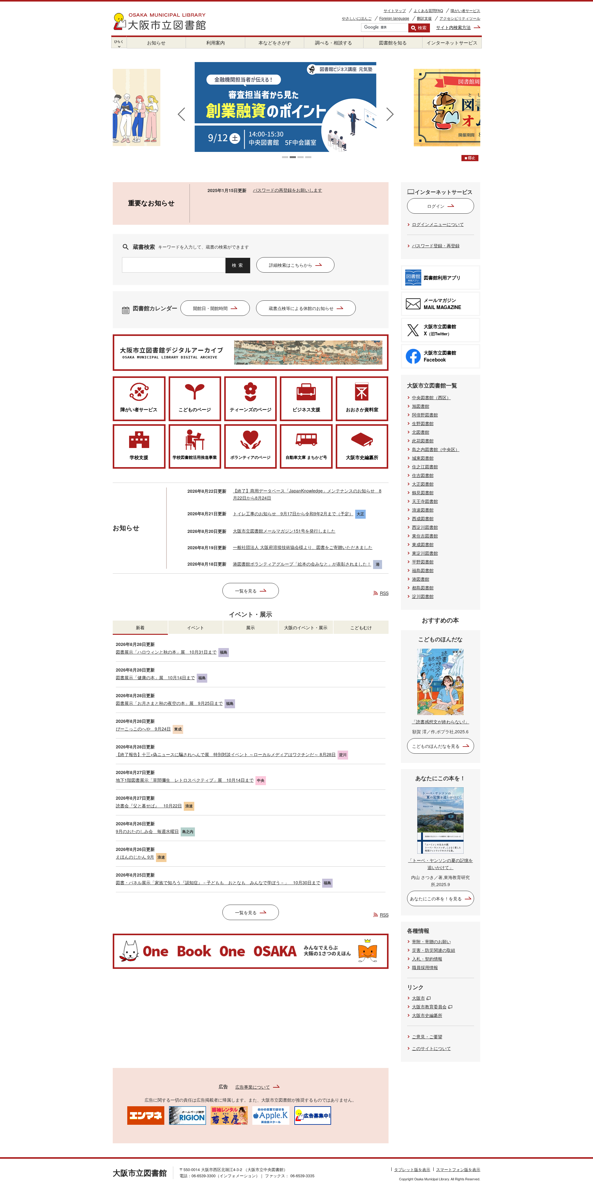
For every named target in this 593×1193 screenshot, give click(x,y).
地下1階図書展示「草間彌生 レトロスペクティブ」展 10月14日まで (185, 780)
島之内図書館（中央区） (436, 449)
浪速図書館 (423, 510)
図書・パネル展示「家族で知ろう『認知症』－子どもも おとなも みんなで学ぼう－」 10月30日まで (218, 882)
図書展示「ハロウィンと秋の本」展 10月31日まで (166, 652)
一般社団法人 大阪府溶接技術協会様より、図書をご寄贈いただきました (302, 547)
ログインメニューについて (438, 224)
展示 (250, 627)
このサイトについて (431, 1048)
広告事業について (252, 1087)
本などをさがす (275, 42)
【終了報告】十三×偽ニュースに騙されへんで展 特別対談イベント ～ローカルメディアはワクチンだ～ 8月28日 (226, 754)
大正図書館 (423, 484)
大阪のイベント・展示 (305, 627)
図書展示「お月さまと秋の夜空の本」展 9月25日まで (169, 703)
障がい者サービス (465, 10)
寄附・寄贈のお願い (431, 941)
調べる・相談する (333, 42)
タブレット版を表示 (412, 1169)
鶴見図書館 (423, 492)
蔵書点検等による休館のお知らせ (301, 308)
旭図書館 (420, 406)
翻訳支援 (424, 18)
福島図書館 (423, 570)
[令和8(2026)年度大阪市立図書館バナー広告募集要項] (312, 1115)
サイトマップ (395, 10)
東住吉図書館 (425, 536)
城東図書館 (423, 458)
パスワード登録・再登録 (436, 245)
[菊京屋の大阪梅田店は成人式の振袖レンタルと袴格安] (229, 1115)
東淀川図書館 (425, 553)
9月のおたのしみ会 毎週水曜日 (147, 831)
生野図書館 (423, 423)
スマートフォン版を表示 (458, 1169)
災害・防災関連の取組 (433, 950)
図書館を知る (393, 42)
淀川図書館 (423, 596)
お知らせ (156, 42)
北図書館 (420, 432)
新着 (140, 627)
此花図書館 (423, 440)
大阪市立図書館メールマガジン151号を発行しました (284, 531)
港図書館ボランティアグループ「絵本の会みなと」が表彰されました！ (302, 564)
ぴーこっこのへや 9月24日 (143, 729)
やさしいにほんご (357, 18)
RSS (384, 593)
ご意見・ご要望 (427, 1036)
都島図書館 (423, 587)
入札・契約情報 (427, 959)
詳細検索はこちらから (290, 265)
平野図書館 (423, 562)
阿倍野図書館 (425, 415)
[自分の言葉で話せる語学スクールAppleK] (270, 1115)
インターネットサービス (452, 42)
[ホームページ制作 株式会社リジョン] (187, 1115)
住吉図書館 (423, 475)
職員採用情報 (425, 967)
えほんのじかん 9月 (135, 857)
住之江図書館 (425, 466)
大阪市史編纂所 (427, 1015)
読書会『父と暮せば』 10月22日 (149, 805)
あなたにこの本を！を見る (436, 898)
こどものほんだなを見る (436, 746)
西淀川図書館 (425, 527)
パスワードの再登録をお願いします (287, 190)
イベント (195, 627)
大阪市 (418, 998)
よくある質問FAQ (428, 10)
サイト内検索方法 (453, 27)
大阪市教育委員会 (429, 1006)
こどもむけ (361, 627)
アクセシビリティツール (459, 18)
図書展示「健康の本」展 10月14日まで (155, 677)
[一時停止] (470, 158)
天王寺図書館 (425, 501)
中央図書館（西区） (431, 397)
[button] (285, 157)
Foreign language (394, 18)
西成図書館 (423, 518)
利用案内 (215, 42)
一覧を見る (246, 591)
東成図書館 (423, 544)
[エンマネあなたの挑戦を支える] (145, 1115)
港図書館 (420, 579)
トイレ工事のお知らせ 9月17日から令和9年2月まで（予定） (293, 513)
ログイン (435, 206)
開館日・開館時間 (210, 308)
